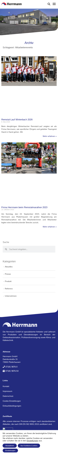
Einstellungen (32, 441)
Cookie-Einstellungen (12, 401)
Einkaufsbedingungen (12, 406)
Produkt (8, 281)
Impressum (7, 391)
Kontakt (6, 386)
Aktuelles (9, 267)
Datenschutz (8, 396)
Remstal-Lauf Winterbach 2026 (17, 119)
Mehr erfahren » (50, 136)
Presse (8, 274)
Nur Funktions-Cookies (29, 446)
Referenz (9, 289)
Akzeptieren (9, 446)
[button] (49, 4)
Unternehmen (11, 296)
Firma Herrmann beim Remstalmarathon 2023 (24, 207)
